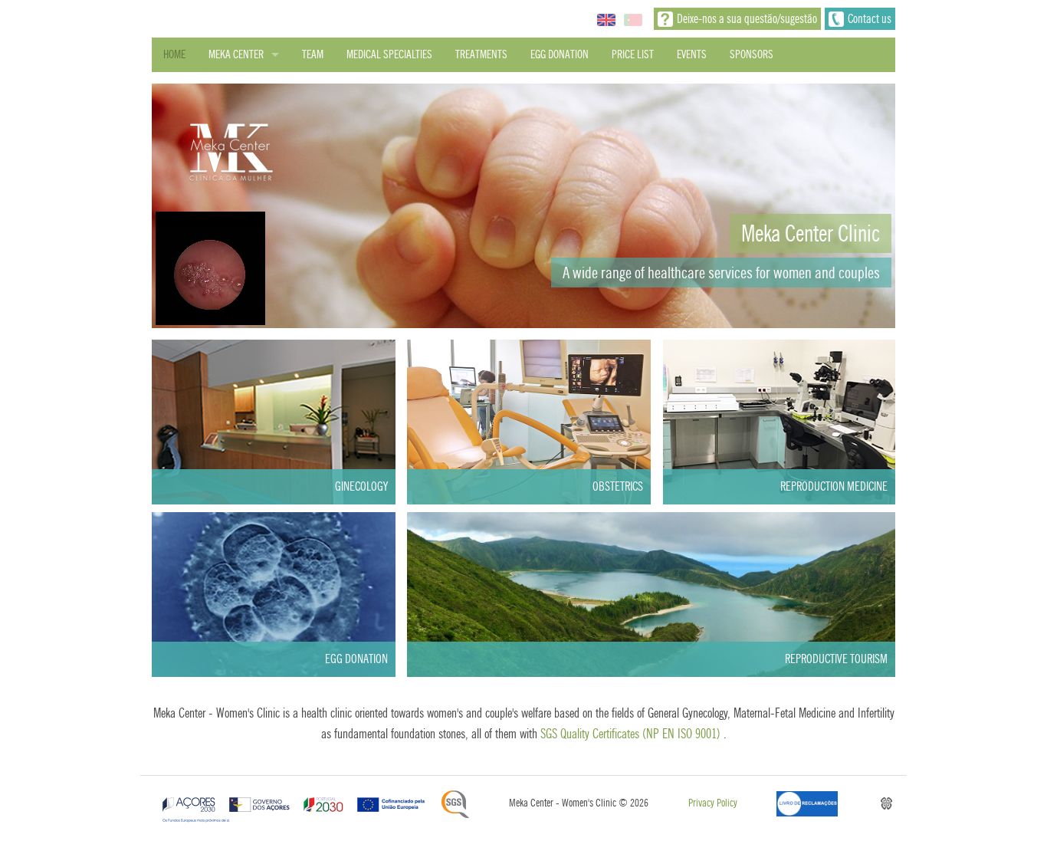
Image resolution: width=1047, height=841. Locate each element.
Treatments (481, 54)
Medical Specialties (389, 54)
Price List (633, 54)
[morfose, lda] (886, 803)
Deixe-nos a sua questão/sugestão (747, 18)
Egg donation (559, 54)
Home (174, 54)
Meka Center (236, 54)
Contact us (869, 18)
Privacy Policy (712, 803)
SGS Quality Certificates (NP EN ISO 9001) (630, 733)
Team (312, 54)
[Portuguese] (633, 18)
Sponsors (751, 54)
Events (692, 54)
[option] (523, 206)
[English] (606, 18)
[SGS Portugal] (455, 804)
